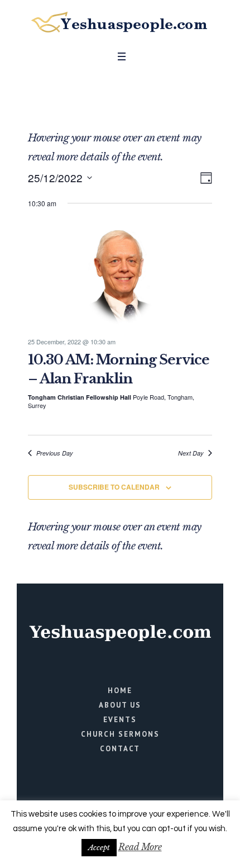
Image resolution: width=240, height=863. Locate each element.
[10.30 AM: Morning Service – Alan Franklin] (120, 274)
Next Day (191, 453)
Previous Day (54, 453)
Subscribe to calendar (114, 487)
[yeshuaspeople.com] (120, 22)
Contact (120, 748)
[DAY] (204, 178)
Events (120, 719)
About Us (120, 705)
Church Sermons (120, 734)
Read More (140, 846)
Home (120, 690)
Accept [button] (99, 847)
